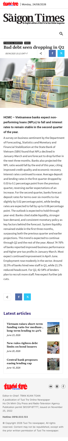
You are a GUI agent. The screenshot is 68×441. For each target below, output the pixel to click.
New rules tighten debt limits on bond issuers (22, 345)
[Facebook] (52, 53)
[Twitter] (61, 53)
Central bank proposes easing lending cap (22, 361)
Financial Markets (13, 43)
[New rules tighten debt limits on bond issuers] (53, 347)
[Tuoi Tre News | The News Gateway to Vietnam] (10, 3)
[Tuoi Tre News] (22, 386)
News (27, 43)
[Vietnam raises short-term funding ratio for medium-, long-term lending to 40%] (53, 328)
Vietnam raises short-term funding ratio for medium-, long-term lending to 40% (25, 327)
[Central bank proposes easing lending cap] (53, 364)
